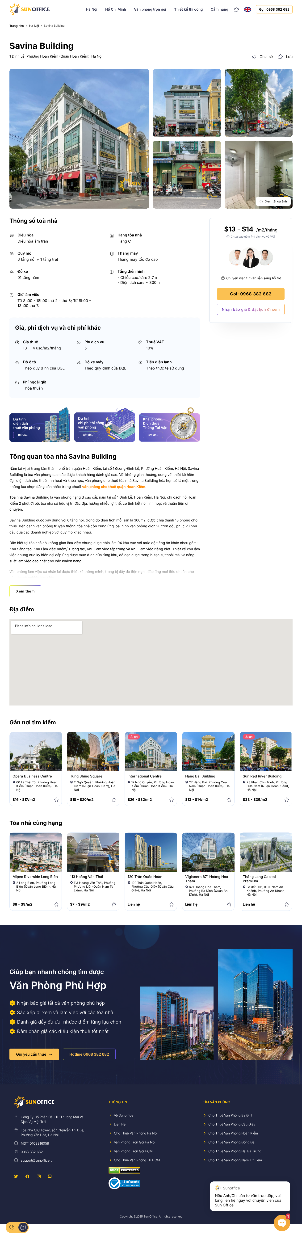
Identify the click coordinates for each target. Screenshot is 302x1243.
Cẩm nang (219, 9)
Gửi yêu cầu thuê (31, 1054)
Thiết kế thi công (188, 9)
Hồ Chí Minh (115, 9)
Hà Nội (91, 9)
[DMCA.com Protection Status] (124, 1170)
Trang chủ (16, 25)
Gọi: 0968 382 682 (274, 9)
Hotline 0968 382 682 (89, 1054)
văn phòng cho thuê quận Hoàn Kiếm (113, 486)
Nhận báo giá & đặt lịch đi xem (251, 309)
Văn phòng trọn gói (150, 9)
